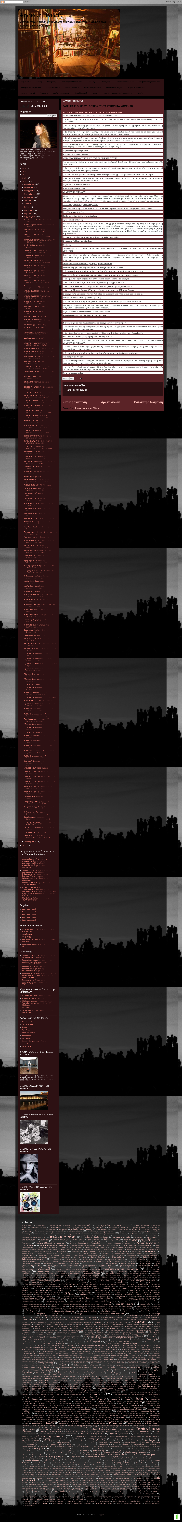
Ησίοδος (78, 1324)
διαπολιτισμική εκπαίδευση (142, 1281)
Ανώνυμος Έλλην (139, 1235)
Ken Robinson (112, 1480)
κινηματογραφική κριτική (148, 1349)
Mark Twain (132, 1484)
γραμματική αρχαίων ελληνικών (120, 1269)
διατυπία (132, 1283)
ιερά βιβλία (88, 1332)
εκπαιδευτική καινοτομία (79, 1302)
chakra (56, 1465)
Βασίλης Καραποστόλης (29, 1257)
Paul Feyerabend (98, 1492)
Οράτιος (27, 1401)
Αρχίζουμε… (27, 934)
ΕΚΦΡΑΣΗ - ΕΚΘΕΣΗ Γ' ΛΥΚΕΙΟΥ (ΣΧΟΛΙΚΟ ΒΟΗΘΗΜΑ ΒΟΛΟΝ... (37, 368)
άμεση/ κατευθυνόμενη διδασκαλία (52, 1231)
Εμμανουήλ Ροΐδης (31, 1312)
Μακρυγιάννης (131, 1371)
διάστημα (35, 1283)
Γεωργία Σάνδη (74, 1263)
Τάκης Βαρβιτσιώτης (117, 1439)
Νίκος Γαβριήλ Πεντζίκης (65, 1392)
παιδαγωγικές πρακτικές (83, 1403)
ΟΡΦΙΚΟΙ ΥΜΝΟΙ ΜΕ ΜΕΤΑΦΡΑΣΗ (37, 316)
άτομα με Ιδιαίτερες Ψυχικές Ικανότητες (82, 1253)
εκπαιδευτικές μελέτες (31, 1302)
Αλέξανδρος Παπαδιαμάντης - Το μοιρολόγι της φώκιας (38, 587)
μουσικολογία (116, 1384)
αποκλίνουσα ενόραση (29, 1239)
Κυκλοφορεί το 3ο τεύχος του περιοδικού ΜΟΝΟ (37, 452)
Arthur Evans (145, 1461)
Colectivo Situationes (136, 1465)
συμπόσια (31, 1429)
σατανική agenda (94, 1419)
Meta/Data (76, 1486)
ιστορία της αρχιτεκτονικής (67, 1336)
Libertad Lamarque (68, 1482)
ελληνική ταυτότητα (31, 1310)
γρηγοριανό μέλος (98, 1271)
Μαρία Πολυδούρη (112, 1373)
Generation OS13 (96, 1472)
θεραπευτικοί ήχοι (112, 1328)
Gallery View (57, 1472)
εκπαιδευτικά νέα (54, 1300)
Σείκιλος (145, 1419)
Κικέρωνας (97, 1349)
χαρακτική (75, 1453)
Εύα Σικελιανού (132, 1317)
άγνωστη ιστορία (122, 1225)
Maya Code (28, 1486)
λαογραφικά (109, 1363)
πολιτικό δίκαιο (99, 1413)
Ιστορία (140, 1332)
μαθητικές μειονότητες (42, 1371)
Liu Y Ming (82, 1482)
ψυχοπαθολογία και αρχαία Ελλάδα (75, 1459)
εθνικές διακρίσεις (71, 1292)
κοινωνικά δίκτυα (142, 1353)
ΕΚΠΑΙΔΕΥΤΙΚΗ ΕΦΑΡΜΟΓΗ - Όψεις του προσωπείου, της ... (40, 777)
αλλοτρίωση (156, 1229)
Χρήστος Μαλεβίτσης (116, 1455)
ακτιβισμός (63, 1229)
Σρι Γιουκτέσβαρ (99, 1423)
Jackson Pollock (105, 1478)
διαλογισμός (118, 1281)
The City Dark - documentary (37, 537)
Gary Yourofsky (82, 1472)
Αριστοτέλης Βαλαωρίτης (61, 1241)
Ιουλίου (28, 201)
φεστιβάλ (153, 1445)
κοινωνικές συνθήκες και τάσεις (74, 1355)
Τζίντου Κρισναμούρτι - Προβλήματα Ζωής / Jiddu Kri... (40, 665)
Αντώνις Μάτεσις (103, 1235)
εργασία (37, 1318)
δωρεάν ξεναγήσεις (84, 1290)
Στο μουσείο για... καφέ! (36, 832)
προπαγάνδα (114, 1415)
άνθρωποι (123, 1233)
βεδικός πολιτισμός (49, 1257)
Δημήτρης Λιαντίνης (50, 1277)
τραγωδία (30, 1445)
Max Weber (157, 1484)
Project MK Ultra (47, 1496)
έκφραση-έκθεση (124, 1304)
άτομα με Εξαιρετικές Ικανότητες (50, 1253)
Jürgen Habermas (87, 1480)
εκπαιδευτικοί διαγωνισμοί (72, 1304)
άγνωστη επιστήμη (103, 1225)
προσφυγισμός (155, 1415)
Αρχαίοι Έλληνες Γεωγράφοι (113, 1249)
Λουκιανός (111, 1367)
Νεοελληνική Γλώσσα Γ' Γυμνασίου (35, 1390)
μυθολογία (145, 1384)
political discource (110, 1494)
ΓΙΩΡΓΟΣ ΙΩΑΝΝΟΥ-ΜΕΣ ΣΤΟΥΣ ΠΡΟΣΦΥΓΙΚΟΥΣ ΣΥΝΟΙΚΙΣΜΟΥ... (38, 432)
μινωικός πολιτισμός (96, 1380)
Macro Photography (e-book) (37, 477)
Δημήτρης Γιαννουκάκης (29, 1277)
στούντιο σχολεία (39, 1425)
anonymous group (95, 1461)
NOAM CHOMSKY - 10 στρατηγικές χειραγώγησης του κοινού (38, 481)
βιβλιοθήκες (134, 1257)
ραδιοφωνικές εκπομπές (104, 1417)
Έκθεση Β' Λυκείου (44, 1296)
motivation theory (65, 1488)
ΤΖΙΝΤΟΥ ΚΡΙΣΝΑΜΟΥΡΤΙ (34, 733)
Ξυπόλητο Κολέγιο (41, 1397)
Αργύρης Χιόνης (77, 1239)
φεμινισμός (139, 1445)
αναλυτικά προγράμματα (129, 1231)
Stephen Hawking (129, 1500)
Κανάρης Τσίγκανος (84, 1344)
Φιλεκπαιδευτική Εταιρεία (64, 1446)
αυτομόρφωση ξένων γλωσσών (60, 1255)
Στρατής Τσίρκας (138, 1425)
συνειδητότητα (60, 1429)
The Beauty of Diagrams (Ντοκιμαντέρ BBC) (35, 499)
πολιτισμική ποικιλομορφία (135, 1413)
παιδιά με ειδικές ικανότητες (35, 1405)
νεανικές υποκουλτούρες (31, 1388)
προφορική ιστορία (71, 1417)
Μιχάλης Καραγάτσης (146, 1380)
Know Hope (139, 1480)
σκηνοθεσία (124, 1421)
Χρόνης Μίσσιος (134, 1455)
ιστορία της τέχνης (125, 1338)
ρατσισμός (120, 1417)
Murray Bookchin (90, 1488)
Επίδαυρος (66, 1314)
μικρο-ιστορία (43, 1380)
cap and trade (152, 1463)
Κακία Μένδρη (110, 1342)
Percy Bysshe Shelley (142, 1492)
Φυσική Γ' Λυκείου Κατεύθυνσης (50, 1451)
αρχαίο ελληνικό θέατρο (70, 1249)
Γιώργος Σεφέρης (42, 1267)
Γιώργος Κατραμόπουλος (127, 1265)
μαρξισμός (125, 1373)
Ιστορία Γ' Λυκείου (131, 1334)
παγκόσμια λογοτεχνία (134, 1401)
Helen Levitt (104, 1476)
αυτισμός (105, 1253)
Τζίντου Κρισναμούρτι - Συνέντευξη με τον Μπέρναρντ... (40, 670)
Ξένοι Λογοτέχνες (154, 1394)
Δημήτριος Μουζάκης (141, 1277)
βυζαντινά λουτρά (86, 1261)
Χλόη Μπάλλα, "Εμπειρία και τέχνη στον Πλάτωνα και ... (39, 557)
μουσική (77, 1382)
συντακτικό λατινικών (51, 1431)
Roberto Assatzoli (144, 1496)
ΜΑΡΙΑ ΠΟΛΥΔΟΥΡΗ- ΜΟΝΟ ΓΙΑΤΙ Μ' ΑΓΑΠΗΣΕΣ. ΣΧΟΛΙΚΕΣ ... (38, 442)
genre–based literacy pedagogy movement (120, 1472)
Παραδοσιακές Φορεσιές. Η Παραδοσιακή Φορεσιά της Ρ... (38, 818)
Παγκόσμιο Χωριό (151, 1401)
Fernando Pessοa (116, 1468)
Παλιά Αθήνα (111, 1405)
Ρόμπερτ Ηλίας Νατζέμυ (54, 1419)
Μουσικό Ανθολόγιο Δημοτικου (53, 1384)
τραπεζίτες (42, 1445)
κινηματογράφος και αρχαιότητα (54, 1351)
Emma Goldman (145, 1467)
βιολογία (100, 1259)
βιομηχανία (153, 1259)
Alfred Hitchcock (154, 1459)
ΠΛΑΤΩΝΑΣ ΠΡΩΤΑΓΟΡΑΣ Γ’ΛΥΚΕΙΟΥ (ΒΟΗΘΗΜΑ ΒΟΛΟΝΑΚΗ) (38, 378)
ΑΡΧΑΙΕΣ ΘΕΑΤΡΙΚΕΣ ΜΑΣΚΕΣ (36, 768)
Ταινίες (39, 82)
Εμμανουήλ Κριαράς (154, 1310)
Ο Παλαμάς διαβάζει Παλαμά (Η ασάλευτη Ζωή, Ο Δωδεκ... (38, 577)
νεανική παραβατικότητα (55, 1388)
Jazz (147, 1478)
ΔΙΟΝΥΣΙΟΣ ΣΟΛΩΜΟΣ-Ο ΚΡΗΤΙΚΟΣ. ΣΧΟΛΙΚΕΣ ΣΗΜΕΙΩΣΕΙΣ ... (38, 406)
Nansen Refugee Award (108, 1488)
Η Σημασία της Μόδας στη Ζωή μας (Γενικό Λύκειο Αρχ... (39, 808)
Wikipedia (157, 1501)
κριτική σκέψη (72, 1359)
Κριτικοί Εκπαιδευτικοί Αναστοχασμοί (118, 93)
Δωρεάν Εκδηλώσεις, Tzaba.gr (35, 1041)
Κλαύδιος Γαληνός (62, 1353)
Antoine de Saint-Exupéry (115, 1461)
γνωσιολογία (95, 1269)
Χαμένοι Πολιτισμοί (62, 1453)
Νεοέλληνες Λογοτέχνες (80, 1388)
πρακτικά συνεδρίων (79, 1415)
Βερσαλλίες (65, 1257)
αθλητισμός (99, 1227)
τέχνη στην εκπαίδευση (133, 1441)
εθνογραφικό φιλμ (103, 1292)
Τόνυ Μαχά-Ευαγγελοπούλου (109, 1443)
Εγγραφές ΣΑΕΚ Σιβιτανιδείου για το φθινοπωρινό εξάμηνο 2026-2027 (38, 956)
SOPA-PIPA (79, 1500)
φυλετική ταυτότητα (120, 1449)
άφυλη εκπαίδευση (117, 1255)
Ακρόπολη (52, 1229)
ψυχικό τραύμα (140, 1457)
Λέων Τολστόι (107, 1365)
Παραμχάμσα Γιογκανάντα (121, 1407)
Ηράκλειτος (59, 1324)
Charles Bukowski (68, 1465)
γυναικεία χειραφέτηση (70, 1273)
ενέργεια (145, 1312)
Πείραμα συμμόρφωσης (69, 1409)
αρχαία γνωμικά (114, 1241)
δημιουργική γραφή (39, 1279)
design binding (61, 1467)
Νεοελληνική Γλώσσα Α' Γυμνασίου (111, 1388)
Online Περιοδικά (72, 87)
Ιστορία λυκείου (27, 1336)
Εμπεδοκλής (44, 1312)
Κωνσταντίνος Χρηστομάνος (148, 1361)
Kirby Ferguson (126, 1480)
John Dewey (48, 1480)
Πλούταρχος (121, 1411)
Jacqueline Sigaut (122, 1478)
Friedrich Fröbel (136, 1470)
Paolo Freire (59, 1492)
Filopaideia (130, 1468)
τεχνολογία (150, 1441)
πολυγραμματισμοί (40, 1415)
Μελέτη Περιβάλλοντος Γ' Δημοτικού (47, 1376)
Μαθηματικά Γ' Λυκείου (120, 1369)
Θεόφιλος (38, 1328)
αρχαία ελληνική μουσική (48, 1248)
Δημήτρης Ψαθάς (125, 1277)
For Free (26, 1030)
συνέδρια (44, 1429)
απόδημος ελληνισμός (121, 1237)
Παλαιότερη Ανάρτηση (148, 402)
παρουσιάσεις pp (141, 1407)
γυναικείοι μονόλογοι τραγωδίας (135, 1273)
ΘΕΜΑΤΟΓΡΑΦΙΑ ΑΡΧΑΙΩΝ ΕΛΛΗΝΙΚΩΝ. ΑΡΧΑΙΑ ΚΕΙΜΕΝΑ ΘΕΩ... (39, 352)
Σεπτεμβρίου (30, 194)
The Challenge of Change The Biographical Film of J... (37, 720)
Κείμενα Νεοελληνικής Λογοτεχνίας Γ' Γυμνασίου (128, 1348)
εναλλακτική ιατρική (88, 1312)
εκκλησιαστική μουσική (104, 1296)
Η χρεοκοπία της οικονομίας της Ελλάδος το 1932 (38, 600)
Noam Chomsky (151, 1488)
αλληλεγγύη (136, 1229)
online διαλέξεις (77, 1490)
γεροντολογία (48, 1263)
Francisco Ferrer (38, 1470)
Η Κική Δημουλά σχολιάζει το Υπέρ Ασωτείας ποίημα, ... (39, 567)
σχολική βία (81, 1437)
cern (48, 1465)
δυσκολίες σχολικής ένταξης (105, 1288)
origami (27, 1492)
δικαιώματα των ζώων (87, 1286)
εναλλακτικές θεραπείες (63, 1312)
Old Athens (46, 1490)
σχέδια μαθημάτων (141, 1431)
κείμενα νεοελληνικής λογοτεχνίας (61, 1346)
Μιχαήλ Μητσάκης (113, 1380)
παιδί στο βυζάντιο (153, 1403)
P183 (35, 1492)
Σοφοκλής (50, 1423)
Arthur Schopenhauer (41, 1463)
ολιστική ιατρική (99, 1399)
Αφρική (105, 1255)
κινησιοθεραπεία (28, 1353)
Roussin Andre (64, 1498)
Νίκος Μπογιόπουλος (39, 1394)
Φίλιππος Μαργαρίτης (115, 1446)
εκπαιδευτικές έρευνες (118, 1300)
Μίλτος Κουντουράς (60, 1380)
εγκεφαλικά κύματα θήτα (38, 1292)
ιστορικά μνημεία (153, 1340)
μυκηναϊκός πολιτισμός (39, 1386)
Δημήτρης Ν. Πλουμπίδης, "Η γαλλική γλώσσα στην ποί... (37, 562)
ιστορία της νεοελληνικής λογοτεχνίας (73, 1338)
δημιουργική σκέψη (56, 1279)
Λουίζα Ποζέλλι (98, 1367)
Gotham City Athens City (90, 1474)
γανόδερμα (37, 1263)
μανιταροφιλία (145, 1371)
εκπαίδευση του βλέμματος (148, 1298)
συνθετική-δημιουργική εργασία (103, 1429)
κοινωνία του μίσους (124, 1353)
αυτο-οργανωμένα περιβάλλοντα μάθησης (128, 1253)
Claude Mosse (120, 1465)
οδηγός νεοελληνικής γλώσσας (125, 1397)
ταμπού (146, 1439)
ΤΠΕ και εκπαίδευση (151, 1443)
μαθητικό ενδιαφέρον (82, 1371)
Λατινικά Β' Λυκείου (137, 1363)
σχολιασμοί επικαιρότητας (67, 1434)
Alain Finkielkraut (110, 1459)
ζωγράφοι (98, 1322)
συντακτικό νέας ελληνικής (77, 1431)
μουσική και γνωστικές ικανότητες (110, 1382)
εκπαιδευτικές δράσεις (96, 1300)
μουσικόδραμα (86, 1384)
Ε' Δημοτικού (152, 1290)
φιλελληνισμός (99, 1446)
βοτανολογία (44, 1261)
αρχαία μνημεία (147, 1247)
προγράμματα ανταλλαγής (98, 1415)
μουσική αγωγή (89, 1382)
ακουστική (153, 1227)
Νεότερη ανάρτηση (75, 402)
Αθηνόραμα (26, 1035)
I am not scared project (148, 1476)
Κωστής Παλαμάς (80, 1363)
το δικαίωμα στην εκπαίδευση (84, 1443)
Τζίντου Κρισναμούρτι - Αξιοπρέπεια (35, 688)
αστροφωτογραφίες (28, 1253)
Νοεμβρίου (29, 187)
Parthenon (72, 1492)
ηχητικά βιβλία (90, 1324)
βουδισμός (55, 1261)
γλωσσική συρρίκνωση (150, 1267)
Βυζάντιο (149, 1261)
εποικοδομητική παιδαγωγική (95, 1316)
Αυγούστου (29, 197)
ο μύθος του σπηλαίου (58, 1397)
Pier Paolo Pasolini (72, 1494)
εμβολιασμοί (139, 1310)
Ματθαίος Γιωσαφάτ (138, 1373)
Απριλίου (28, 210)
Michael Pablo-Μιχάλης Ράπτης (109, 1486)
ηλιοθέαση (37, 1324)
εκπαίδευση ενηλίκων (153, 1296)
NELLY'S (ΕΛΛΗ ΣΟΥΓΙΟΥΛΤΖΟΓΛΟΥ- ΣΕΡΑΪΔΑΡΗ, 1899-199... (38, 221)
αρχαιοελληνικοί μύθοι (92, 1249)
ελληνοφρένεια (126, 1310)
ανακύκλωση (92, 1231)
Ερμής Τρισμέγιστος (53, 1318)
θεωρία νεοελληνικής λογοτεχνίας (46, 1330)
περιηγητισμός (39, 1411)
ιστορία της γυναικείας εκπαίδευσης (126, 1336)
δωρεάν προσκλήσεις (119, 1290)
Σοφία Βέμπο (37, 1423)
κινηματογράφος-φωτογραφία (104, 1351)
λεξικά (62, 1365)
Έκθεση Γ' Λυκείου (82, 1296)
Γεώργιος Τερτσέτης (128, 1263)
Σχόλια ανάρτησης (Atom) (87, 408)
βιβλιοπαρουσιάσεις (33, 1259)
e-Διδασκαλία (85, 1467)
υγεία (69, 1445)
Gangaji (69, 1472)
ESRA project (56, 1468)
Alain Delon (95, 1459)
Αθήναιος (87, 1227)
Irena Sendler (60, 1478)
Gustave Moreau (55, 1476)
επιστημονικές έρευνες (49, 1316)
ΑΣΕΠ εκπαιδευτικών (106, 1251)
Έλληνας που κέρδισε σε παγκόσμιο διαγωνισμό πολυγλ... (39, 572)
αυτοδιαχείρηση (28, 1255)
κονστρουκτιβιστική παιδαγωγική (45, 1357)
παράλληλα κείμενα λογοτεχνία (98, 1407)
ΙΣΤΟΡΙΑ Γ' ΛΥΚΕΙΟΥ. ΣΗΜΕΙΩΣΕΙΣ (38, 392)
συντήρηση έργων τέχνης (101, 1431)
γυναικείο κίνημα (113, 1273)
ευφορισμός (95, 1319)
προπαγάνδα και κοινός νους (134, 1415)
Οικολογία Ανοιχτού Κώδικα (68, 1399)
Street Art (44, 93)
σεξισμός (30, 1421)
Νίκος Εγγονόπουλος (112, 1392)
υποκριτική (91, 1445)
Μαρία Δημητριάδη (97, 1373)
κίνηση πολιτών (150, 1351)
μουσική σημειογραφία (149, 1382)
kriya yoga (150, 1480)
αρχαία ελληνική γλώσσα (108, 1246)
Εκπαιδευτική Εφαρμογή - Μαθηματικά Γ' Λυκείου (35, 457)
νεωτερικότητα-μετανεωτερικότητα (145, 1390)
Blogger (100, 1515)
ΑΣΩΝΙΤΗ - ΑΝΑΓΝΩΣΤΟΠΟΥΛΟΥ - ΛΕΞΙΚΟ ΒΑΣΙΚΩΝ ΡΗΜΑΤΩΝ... (37, 344)
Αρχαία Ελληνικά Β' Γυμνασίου (85, 1243)
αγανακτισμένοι (41, 1225)
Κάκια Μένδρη (124, 1342)
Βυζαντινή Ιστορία (103, 1261)
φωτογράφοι (150, 1451)
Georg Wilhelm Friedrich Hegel (149, 1472)
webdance (147, 1501)
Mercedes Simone (42, 1486)
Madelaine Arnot (34, 1484)
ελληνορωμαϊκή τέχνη (111, 1310)
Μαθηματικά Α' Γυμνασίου (79, 1369)
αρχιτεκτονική (89, 1251)
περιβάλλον (86, 1409)
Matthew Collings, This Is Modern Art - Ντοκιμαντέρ (39, 523)
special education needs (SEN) (97, 1500)
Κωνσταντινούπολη (28, 1363)
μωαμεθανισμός (86, 1386)
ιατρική (74, 1332)
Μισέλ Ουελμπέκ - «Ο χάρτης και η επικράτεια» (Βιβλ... (39, 616)
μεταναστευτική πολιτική (55, 1378)
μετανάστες (153, 1376)
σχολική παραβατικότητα (118, 1436)
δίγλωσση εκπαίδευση (89, 1284)
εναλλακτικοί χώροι (109, 1312)
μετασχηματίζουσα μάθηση (92, 1378)
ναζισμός (98, 1386)
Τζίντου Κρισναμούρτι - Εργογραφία (40, 698)
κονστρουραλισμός (66, 1357)
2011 (24, 846)
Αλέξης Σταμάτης (101, 1229)
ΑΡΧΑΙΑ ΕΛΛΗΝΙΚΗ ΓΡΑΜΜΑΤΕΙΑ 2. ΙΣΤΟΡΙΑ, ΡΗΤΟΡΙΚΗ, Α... (38, 277)
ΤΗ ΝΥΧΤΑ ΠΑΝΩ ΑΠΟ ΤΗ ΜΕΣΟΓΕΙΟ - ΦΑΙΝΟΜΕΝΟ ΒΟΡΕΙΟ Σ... (39, 489)
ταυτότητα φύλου (77, 1441)
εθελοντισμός (55, 1292)
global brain (56, 1474)
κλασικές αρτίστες (45, 1353)
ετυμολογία (92, 1317)
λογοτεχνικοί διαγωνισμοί (64, 1367)
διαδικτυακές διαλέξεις (108, 1279)
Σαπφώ (83, 1419)
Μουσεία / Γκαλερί (28, 93)
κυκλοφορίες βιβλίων (125, 1359)
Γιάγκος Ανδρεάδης (145, 1263)
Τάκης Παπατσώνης (134, 1439)
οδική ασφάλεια (144, 1397)
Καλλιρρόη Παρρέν (151, 1342)
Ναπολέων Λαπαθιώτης (127, 1386)
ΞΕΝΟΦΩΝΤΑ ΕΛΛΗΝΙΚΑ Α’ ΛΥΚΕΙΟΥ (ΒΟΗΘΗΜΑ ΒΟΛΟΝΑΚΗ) (38, 256)
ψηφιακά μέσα (149, 1455)
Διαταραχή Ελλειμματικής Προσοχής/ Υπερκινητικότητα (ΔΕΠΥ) (65, 1283)
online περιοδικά (139, 1490)
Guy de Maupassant (71, 1476)
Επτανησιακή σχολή (134, 1316)
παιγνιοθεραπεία (65, 1403)
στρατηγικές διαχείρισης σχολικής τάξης (82, 1425)
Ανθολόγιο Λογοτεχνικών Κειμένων (78, 1233)
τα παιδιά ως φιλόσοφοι (62, 1439)
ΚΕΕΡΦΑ (40, 1346)
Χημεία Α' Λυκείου (38, 1455)
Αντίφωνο (26, 1038)
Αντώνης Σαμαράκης (86, 1235)
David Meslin (48, 1467)
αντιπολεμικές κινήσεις (44, 1235)
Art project (132, 1461)
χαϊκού (49, 1453)
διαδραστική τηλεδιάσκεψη (130, 1279)
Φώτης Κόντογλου (70, 1451)
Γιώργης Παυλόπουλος (70, 1265)
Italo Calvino (75, 1478)
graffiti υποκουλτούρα (122, 1474)
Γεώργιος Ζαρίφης (111, 1263)
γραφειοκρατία (61, 1271)
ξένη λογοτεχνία (137, 1395)
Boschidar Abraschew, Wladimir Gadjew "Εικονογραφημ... (38, 552)
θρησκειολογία (62, 1332)
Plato (97, 1494)
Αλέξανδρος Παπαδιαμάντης (81, 1229)
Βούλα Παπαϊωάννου (69, 1261)
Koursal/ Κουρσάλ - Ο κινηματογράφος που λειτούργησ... (34, 763)
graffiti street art (143, 1474)
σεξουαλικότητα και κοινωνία (47, 1421)
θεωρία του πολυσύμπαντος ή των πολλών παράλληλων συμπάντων (128, 1330)
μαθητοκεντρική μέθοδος (102, 1371)
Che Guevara (97, 1465)
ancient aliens (67, 1461)
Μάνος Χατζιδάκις (42, 1373)
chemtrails (108, 1465)
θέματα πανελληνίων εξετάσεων (109, 1326)
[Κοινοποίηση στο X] (68, 378)
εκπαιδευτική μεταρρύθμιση (105, 1302)
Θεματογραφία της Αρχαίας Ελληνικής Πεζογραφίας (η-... (38, 287)
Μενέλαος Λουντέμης (108, 1376)
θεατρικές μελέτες (37, 1326)
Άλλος (147, 1229)
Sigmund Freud (27, 1500)
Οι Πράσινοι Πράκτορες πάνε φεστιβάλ (39, 996)
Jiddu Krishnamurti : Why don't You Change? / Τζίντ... (38, 757)
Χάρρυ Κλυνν (87, 1453)
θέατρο (75, 1326)
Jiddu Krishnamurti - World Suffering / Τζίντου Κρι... (37, 715)
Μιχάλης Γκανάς (129, 1380)
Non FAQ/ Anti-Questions (30, 1490)
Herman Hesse (131, 1476)
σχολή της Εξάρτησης (46, 1434)
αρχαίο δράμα (52, 1249)
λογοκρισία (119, 1365)
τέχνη (118, 1441)
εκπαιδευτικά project (75, 1300)
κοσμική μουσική (109, 1357)
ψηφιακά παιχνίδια (28, 1457)
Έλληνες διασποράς (71, 1308)
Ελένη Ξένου (113, 1306)
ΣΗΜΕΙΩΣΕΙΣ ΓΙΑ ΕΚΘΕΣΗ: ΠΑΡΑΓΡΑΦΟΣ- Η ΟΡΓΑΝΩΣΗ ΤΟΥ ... (39, 837)
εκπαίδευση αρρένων (135, 1296)
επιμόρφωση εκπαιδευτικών (112, 1314)
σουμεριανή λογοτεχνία (152, 1421)
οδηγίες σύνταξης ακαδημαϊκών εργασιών (95, 1397)
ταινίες (78, 1439)
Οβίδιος (72, 1397)
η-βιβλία (138, 1322)
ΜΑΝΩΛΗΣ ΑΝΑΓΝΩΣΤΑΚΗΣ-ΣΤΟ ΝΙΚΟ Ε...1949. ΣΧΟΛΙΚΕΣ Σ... (38, 422)
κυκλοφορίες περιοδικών (146, 1359)
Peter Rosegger (55, 1494)
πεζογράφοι (37, 1409)
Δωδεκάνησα (137, 1288)
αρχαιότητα (75, 1251)
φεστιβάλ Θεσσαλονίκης (29, 1446)
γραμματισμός (43, 1271)
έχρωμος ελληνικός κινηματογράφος (136, 1319)
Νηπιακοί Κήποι (32, 1392)
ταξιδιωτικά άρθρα (30, 1441)
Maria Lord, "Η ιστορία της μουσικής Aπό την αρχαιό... (37, 546)
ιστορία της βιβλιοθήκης (94, 1336)
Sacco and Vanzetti (93, 1498)
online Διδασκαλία (95, 1490)
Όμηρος (127, 1399)
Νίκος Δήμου (96, 1392)
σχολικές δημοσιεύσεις (142, 1434)
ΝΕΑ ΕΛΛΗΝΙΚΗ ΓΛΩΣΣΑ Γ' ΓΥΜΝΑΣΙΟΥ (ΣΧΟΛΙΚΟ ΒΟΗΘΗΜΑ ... (39, 357)
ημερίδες (47, 1325)
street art (142, 1500)
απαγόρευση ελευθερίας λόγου (96, 1237)
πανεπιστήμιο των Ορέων (152, 1405)
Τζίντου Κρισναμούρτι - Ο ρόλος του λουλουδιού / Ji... (38, 655)
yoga (45, 1503)
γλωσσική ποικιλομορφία (131, 1267)
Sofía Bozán (68, 1500)
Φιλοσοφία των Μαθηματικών (81, 1449)
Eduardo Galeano (111, 1467)
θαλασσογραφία (118, 1324)
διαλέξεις (105, 1281)
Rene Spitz (118, 1496)
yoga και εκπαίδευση (103, 1503)
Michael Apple (89, 1486)
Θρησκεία (50, 1332)
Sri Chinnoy (116, 1500)
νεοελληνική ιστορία (63, 1390)
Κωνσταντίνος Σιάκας (128, 1361)
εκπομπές (107, 1304)
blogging (117, 1463)
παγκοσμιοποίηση (28, 1403)
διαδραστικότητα (28, 1281)
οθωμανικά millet (49, 1399)
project (149, 1494)
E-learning (98, 1467)
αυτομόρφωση (43, 1255)
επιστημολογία (31, 1316)
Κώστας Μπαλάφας (64, 1363)
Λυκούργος (122, 1367)
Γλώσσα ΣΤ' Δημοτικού (107, 1267)
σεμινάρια (155, 1419)
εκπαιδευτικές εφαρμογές (143, 1300)
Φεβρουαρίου (30, 217)
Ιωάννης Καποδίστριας (32, 1342)
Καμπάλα (71, 1344)
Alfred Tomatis (32, 1461)
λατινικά (120, 1363)
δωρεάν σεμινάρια (137, 1290)
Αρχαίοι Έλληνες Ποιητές (42, 1251)
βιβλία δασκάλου (98, 1257)
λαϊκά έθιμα (96, 1363)
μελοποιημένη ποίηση (88, 1377)
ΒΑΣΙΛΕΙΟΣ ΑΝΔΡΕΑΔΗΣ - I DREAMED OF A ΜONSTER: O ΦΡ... (39, 462)
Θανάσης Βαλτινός (133, 1324)
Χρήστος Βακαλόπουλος (95, 1455)
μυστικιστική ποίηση (71, 1386)
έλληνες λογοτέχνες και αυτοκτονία (94, 1308)
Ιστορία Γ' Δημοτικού (111, 1334)
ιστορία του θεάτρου (58, 1340)
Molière (52, 1488)
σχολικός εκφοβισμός (30, 1439)
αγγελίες (68, 1225)
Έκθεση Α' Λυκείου (143, 1294)
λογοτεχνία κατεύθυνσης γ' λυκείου (36, 1367)
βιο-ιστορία (87, 1259)
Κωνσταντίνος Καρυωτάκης (109, 1361)
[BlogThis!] (66, 378)
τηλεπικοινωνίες (46, 1443)
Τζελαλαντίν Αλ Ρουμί (29, 1443)
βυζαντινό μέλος (136, 1261)
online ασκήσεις (61, 1490)
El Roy (122, 1467)
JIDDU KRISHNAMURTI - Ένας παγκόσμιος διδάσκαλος (36, 693)
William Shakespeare (32, 1503)
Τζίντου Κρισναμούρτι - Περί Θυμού (40, 724)
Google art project (71, 1474)
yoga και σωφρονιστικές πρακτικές (129, 1503)
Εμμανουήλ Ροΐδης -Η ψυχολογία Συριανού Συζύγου (38, 631)
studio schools (155, 1500)
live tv (93, 1482)
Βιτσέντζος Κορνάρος (29, 1261)
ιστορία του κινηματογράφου (97, 1340)
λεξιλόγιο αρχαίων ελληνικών (86, 1365)
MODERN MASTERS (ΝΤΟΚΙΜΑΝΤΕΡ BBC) (39, 519)
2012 (24, 181)
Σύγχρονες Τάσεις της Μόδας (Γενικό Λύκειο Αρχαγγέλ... (37, 803)
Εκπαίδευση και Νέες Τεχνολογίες (96, 1298)
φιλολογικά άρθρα (143, 1446)
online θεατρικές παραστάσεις (117, 1490)
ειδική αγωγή (134, 1292)
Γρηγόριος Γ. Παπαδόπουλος (118, 1271)
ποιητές (26, 1413)
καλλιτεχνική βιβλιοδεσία (53, 1344)
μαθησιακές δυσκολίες (140, 1369)
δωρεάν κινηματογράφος (43, 1290)
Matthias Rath (145, 1484)
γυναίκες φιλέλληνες (112, 1275)
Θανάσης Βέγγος (147, 1324)
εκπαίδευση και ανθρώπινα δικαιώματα (40, 1298)
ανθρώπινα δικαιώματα (104, 1233)
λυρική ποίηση (135, 1367)
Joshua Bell (73, 1480)
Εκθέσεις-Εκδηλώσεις (61, 93)
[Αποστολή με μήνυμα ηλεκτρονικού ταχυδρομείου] (63, 378)
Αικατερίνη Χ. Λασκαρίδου (118, 1227)
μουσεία (65, 1382)
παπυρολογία (29, 1407)
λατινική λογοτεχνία (39, 1365)
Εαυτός (24, 1292)
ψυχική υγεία (126, 1457)
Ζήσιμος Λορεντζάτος (57, 1322)
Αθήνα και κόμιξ (73, 1227)
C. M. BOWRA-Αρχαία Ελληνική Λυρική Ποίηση (37, 246)
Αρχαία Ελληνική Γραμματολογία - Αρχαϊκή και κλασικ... (39, 793)
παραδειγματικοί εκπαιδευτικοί (72, 1407)
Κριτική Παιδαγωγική (55, 1359)
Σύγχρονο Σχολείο (50, 1427)
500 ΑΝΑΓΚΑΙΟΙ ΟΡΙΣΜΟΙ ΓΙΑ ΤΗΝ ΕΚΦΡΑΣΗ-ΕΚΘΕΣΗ (38, 363)
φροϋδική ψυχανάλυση (102, 1449)
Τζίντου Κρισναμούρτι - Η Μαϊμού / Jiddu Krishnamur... (40, 660)
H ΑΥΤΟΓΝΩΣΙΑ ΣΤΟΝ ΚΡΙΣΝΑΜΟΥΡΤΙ (38, 701)
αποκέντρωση (151, 1237)
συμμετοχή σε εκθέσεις (119, 1427)
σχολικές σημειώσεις (48, 1436)
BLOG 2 (140, 93)
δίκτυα (121, 1286)
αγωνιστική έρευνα (142, 1225)
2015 (24, 171)
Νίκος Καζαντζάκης (146, 1392)
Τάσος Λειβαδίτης (50, 1441)
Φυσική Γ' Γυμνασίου (29, 1451)
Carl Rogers (26, 1465)
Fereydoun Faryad (101, 1468)
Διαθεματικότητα (71, 1281)
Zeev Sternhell (30, 1505)
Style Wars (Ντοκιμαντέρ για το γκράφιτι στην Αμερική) (38, 504)
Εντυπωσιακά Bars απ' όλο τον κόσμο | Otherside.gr (38, 798)
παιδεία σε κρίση (129, 1403)
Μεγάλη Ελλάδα (50, 1375)
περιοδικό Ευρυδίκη (66, 1411)
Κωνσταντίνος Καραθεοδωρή (88, 1361)
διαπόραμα (25, 1283)
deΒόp (24, 1027)
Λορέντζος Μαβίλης (82, 1367)
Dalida (24, 1467)
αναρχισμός (145, 1231)
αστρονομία (150, 1251)
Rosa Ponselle (35, 1498)
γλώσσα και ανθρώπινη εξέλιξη (82, 1267)
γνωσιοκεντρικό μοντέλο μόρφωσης (76, 1269)
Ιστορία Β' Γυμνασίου (66, 1334)
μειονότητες (26, 1376)
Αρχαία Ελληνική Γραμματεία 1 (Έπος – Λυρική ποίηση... (38, 267)
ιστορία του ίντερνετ (76, 1340)
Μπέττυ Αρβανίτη (131, 1384)
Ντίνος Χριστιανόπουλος (72, 1394)
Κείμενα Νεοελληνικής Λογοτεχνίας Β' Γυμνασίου (46, 1348)
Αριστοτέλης (43, 1241)
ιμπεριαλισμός (114, 1332)
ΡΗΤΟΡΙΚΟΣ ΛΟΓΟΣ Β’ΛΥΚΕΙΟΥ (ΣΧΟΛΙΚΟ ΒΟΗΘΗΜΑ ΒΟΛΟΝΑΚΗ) (37, 261)
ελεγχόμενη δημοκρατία (39, 1306)
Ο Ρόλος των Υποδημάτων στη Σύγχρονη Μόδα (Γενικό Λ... (37, 813)
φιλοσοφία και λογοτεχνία (59, 1449)
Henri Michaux (117, 1476)
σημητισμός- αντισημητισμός (94, 1421)
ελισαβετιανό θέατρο (40, 1308)
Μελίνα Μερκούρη (70, 1376)
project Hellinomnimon (29, 1496)
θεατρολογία (89, 1326)
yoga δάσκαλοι (58, 1503)
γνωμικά (58, 1269)
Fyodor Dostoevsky (28, 1472)
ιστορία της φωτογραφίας (33, 1340)
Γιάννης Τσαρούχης (53, 1265)
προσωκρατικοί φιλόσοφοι (34, 1417)
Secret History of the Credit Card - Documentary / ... (40, 644)
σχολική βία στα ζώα (98, 1436)
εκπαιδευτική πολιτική (149, 1302)
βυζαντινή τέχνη (121, 1261)
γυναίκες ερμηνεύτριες (61, 1275)
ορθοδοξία (37, 1401)
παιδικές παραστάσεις (57, 1405)
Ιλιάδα (100, 1332)
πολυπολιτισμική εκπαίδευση (59, 1415)
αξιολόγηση (153, 1235)
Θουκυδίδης (39, 1332)
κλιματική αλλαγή (107, 1353)
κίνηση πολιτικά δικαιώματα (129, 1351)
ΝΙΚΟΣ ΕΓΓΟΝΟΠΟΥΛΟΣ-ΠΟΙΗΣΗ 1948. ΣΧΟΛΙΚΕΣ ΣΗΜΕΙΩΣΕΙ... (39, 437)
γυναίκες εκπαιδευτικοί (38, 1275)
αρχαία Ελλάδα (130, 1241)
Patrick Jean (84, 1492)
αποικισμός (138, 1237)
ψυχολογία (35, 1459)
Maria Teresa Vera (79, 1484)
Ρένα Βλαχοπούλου (137, 1417)
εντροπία (41, 1314)
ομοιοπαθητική (155, 1399)
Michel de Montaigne (131, 1486)
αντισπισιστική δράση (66, 1235)
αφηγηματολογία (93, 1255)
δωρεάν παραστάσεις (101, 1290)
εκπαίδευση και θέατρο (69, 1298)
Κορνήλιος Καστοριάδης (86, 1357)
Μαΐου (27, 207)
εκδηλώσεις (69, 1294)
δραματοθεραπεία (65, 1288)
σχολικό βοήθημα (151, 1436)
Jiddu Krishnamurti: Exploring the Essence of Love (40, 737)
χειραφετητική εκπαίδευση (135, 1453)
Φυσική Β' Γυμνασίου (150, 1449)
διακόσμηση (93, 1281)
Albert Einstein (138, 1459)
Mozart (77, 1488)
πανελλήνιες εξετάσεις (130, 1405)
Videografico (104, 1501)
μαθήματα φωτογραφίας (46, 1369)
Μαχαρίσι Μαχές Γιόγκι (33, 1375)
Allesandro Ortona (51, 1461)
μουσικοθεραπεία (100, 1384)
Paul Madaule (112, 1492)
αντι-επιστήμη (26, 1235)
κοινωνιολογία (137, 1355)
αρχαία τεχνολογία (37, 1249)
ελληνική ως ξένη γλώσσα (51, 1310)
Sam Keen (107, 1498)
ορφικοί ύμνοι (50, 1401)
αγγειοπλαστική (55, 1225)
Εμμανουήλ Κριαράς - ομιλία (37, 635)
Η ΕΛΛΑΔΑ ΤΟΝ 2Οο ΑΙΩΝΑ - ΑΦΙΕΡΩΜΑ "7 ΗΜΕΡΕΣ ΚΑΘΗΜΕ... (40, 606)
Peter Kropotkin (27, 1494)
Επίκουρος (92, 1314)
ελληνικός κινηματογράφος (73, 1310)
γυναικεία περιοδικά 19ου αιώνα (46, 1273)
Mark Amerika (120, 1484)
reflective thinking (104, 1496)
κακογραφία (138, 1342)
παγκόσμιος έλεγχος (47, 1403)
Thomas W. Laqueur (75, 1502)
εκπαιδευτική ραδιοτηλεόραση (32, 1304)
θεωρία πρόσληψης (94, 1330)
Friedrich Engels (121, 1470)
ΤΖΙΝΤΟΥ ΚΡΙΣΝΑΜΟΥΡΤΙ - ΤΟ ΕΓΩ (38, 684)
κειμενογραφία (69, 1349)
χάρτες (97, 1453)
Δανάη (126, 1275)
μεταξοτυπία (75, 1378)
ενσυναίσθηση (155, 1312)
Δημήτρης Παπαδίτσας (109, 1277)
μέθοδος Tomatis (147, 1375)
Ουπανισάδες (89, 1401)
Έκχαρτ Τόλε (145, 1304)
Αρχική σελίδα (26, 82)
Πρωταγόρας (87, 1417)
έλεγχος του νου (58, 1306)
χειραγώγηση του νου (112, 1453)
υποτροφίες (103, 1445)
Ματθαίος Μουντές (154, 1373)
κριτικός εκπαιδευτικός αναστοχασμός (97, 1359)
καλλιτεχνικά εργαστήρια (30, 1344)
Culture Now (27, 1025)
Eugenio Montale (70, 1468)
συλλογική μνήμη (100, 1427)
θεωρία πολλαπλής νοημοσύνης (73, 1330)
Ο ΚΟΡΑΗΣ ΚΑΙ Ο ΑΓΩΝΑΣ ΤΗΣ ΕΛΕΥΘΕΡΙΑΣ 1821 (36, 626)
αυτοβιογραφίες (151, 1253)
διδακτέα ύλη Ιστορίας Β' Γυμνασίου (113, 1284)
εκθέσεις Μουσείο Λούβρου (103, 1294)
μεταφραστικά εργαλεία (114, 1378)
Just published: (29, 909)
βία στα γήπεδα (80, 1257)
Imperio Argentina (43, 1478)
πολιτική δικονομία (45, 1413)
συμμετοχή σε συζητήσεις (139, 1427)
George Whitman (43, 1474)
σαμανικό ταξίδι (71, 1419)
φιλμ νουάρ (129, 1446)
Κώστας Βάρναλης (45, 1363)
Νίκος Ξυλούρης (55, 1394)
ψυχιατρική (113, 1457)
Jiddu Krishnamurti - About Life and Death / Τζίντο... (39, 710)
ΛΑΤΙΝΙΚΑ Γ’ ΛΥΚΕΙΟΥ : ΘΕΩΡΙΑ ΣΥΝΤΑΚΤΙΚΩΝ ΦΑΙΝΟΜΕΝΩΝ (92, 112)
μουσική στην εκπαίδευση (30, 1384)
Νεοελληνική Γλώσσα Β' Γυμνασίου (143, 1388)
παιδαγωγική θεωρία (104, 1403)
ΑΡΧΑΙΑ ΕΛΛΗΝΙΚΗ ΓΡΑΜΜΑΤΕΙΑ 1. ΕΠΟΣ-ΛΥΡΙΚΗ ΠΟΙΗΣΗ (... (38, 297)
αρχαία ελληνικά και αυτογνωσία (83, 1245)
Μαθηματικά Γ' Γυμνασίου (100, 1369)
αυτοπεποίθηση (79, 1255)
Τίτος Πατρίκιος (63, 1443)
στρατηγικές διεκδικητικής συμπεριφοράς (115, 1425)
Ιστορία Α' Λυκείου (44, 1334)
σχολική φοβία (136, 1436)
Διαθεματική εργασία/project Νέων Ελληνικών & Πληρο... (39, 339)
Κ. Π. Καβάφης (93, 1342)
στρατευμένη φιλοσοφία (57, 1425)
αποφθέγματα (45, 1239)
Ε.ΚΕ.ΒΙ (25, 1044)
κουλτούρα (123, 1357)
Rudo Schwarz (77, 1498)
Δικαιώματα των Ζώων (125, 82)
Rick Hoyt (130, 1496)
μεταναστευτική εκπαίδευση (31, 1378)
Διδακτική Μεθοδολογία (139, 1285)
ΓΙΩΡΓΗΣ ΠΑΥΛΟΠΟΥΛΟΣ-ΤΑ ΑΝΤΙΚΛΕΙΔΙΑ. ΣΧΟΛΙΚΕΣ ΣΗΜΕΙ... (39, 412)
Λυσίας (147, 1367)
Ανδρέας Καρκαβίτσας (56, 1233)
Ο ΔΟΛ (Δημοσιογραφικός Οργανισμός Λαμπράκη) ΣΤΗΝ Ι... (40, 226)
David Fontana (35, 1467)
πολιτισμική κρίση (115, 1413)
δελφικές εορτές (151, 1275)
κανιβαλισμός (99, 1344)
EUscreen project (85, 1468)
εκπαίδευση (120, 1296)
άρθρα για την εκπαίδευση (133, 1239)
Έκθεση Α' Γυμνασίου (123, 1294)
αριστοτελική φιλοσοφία (81, 1241)
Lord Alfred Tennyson (107, 1482)
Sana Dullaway (119, 1498)
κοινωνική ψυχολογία (119, 1355)
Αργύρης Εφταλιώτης (61, 1239)
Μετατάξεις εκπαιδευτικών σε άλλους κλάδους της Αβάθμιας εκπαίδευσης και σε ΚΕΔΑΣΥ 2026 (38, 962)
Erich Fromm (29, 1468)
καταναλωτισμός (130, 1344)
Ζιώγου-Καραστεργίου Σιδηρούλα (80, 1322)
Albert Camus (124, 1459)
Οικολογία (92, 82)
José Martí (60, 1480)
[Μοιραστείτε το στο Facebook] (70, 378)
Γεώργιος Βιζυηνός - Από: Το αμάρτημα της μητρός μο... (37, 621)
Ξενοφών (28, 1397)
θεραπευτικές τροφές (70, 1328)
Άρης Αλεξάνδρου (93, 1239)
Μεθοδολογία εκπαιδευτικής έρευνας (98, 1375)
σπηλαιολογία (63, 1423)
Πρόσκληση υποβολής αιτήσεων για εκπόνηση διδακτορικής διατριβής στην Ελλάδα (37, 982)
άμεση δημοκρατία (31, 1231)
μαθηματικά (63, 1369)
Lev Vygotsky (53, 1482)
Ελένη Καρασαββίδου (98, 1306)
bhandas (107, 1463)
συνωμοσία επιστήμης (121, 1431)
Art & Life (27, 1022)
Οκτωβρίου (29, 191)
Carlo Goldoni (38, 1465)
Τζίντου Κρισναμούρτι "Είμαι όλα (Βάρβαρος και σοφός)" (39, 705)
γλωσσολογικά (44, 1269)
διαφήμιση (142, 1283)
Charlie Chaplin (83, 1465)
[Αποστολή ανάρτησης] (80, 378)
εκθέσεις (84, 1294)
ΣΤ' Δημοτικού (115, 1423)
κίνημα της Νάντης (128, 1349)
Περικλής (51, 1411)
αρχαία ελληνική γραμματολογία (136, 1246)
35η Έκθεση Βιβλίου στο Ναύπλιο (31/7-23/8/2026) (37, 899)
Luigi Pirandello (148, 1482)
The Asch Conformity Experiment (53, 1501)
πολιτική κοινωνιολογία (80, 1413)
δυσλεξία (125, 1288)
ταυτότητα (64, 1441)
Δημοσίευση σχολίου (77, 390)
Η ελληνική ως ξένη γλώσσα (31, 87)
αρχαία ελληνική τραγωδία (96, 1248)
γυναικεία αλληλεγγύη (140, 1271)
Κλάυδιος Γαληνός (78, 1353)
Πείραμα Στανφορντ (51, 1409)
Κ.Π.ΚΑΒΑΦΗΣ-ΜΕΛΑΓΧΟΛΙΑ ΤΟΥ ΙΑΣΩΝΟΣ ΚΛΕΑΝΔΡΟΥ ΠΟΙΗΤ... (37, 427)
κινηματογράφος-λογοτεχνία (80, 1351)
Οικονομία (84, 1399)
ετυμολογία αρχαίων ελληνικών (111, 1317)
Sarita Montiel (133, 1498)
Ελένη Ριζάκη (141, 1306)
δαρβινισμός (137, 1275)
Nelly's (140, 1488)
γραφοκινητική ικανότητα (79, 1271)
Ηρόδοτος (70, 1324)
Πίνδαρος (97, 1411)
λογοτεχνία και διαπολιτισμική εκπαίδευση (142, 1365)
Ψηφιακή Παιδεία (41, 15)
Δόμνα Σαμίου (50, 1288)
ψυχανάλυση (76, 1457)
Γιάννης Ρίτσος (36, 1265)
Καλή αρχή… (27, 937)
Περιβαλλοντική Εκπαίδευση (149, 82)
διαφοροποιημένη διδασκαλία (34, 1284)
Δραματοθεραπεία (53, 87)
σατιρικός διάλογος (131, 1419)
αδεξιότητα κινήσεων (38, 1227)
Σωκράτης (46, 1439)
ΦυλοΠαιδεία (135, 1449)
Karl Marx (100, 1480)
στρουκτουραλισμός (154, 1425)
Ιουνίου (28, 204)
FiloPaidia (141, 1468)
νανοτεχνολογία (110, 1386)
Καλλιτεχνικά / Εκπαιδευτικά (72, 82)
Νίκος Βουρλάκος (47, 1392)
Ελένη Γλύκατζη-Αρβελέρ (78, 1306)
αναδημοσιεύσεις (74, 1231)
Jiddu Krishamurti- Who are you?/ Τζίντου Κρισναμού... (39, 752)
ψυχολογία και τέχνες (52, 1459)
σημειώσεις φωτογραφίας (70, 1421)
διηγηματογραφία (54, 1286)
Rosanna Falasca (49, 1498)
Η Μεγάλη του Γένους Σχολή (117, 1322)
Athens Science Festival (33, 998)
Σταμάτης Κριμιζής (134, 1423)
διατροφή (120, 1283)
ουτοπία (119, 1401)
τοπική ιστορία (131, 1443)
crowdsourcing (152, 1465)
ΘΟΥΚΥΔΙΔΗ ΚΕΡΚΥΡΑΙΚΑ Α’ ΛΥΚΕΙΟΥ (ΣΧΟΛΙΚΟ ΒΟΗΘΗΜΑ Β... (39, 241)
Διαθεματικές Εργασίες (49, 1281)
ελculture (26, 1046)
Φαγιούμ (115, 1445)
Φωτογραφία (106, 82)
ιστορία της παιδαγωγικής (101, 1338)
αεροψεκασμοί (56, 1227)
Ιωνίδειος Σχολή (64, 1342)
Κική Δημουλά (111, 1349)
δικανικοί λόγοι (109, 1286)
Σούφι (26, 1423)
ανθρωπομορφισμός (151, 1233)
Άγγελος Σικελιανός (83, 1225)
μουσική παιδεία (132, 1382)
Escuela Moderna (42, 1468)
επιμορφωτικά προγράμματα (139, 1314)
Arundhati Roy (57, 1463)
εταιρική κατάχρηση (75, 1318)
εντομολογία (29, 1314)
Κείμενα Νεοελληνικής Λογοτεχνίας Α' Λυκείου (141, 1346)
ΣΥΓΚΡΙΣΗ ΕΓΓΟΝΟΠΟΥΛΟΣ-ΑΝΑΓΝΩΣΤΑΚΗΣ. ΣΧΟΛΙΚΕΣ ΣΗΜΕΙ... (40, 447)
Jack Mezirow (89, 1478)
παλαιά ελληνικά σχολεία (94, 1405)
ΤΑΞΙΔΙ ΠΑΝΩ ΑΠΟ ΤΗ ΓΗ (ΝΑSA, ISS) (40, 485)
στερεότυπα (25, 1425)
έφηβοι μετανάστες (111, 1319)
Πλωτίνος (134, 1411)
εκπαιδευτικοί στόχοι (92, 1304)
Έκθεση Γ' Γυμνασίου (63, 1296)
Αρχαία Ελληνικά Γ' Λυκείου (53, 1246)
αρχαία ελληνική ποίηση (71, 1248)
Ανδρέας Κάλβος (40, 1233)
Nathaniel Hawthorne (127, 1488)
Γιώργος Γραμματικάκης (89, 1265)
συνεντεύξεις (78, 1429)
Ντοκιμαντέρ (51, 82)
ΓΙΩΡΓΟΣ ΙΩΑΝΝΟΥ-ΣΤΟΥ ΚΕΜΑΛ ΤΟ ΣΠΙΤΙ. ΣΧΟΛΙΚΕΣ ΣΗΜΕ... (38, 401)
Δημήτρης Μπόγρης (71, 1277)
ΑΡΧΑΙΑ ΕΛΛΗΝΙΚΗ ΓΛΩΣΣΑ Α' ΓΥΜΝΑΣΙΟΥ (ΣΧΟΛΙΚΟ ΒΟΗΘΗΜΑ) (38, 236)
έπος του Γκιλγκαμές (116, 1316)
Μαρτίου (28, 214)
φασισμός (125, 1445)
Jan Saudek (138, 1478)
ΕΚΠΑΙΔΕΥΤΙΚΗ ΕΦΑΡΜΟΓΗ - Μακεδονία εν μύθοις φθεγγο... (40, 772)
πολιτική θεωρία (62, 1413)
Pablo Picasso (45, 1492)
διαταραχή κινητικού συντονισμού (101, 1283)
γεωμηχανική (61, 1263)
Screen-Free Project (150, 1498)
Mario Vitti (108, 1484)
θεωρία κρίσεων (146, 1328)
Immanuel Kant (27, 1478)
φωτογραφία (84, 1451)
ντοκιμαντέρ (93, 1394)
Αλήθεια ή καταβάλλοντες (119, 1229)
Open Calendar (28, 1033)
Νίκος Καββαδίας (130, 1392)
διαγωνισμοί (91, 1279)
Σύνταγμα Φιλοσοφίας (127, 1429)
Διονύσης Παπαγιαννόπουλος (137, 1286)
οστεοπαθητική (64, 1401)
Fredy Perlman (91, 1470)
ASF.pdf (25, 1008)
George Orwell (29, 1474)
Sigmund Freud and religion (48, 1500)
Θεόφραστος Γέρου (51, 1328)
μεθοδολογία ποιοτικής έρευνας (126, 1375)
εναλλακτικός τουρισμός (129, 1312)
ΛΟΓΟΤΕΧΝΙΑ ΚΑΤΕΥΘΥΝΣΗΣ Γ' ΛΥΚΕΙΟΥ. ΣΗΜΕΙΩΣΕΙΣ (36, 334)
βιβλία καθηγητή (117, 1257)
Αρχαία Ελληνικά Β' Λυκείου (119, 1243)
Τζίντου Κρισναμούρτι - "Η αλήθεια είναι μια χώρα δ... (40, 680)
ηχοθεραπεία (104, 1325)
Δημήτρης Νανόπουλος (89, 1277)
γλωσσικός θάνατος (28, 1269)
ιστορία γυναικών (150, 1334)
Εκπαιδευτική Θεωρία (54, 1302)
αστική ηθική (122, 1251)
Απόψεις (95, 93)
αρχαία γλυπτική (99, 1241)
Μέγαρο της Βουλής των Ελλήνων (71, 1375)
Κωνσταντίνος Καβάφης (67, 1361)
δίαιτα (83, 1281)
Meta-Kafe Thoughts (60, 1486)
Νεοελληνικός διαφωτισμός (114, 1390)
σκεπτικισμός (111, 1421)
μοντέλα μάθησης (40, 1382)
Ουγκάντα (78, 1401)
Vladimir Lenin (135, 1501)
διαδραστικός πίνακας (149, 1279)
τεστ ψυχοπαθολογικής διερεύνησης (100, 1441)
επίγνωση (55, 1314)
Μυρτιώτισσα (55, 1386)
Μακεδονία (119, 1371)
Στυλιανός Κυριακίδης (32, 1427)
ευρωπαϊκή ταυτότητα (59, 1319)
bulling (128, 1463)
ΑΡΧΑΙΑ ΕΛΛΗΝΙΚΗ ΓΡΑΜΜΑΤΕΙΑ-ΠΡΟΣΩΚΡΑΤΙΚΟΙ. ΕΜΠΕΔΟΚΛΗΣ (37, 282)
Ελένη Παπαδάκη (127, 1306)
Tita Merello (91, 1501)
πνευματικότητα (148, 1411)
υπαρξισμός (79, 1445)
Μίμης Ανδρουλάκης (78, 1380)
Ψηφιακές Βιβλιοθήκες (136, 87)
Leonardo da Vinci (38, 1482)
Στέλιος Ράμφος (151, 1423)
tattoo (36, 1501)
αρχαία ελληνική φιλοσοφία (123, 1248)
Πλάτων (108, 1411)
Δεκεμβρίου (29, 184)
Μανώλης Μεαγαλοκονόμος (79, 1373)
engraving (157, 1467)
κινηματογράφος (29, 1351)
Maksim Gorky (48, 1484)
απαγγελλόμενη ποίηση (62, 1237)
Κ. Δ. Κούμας (78, 1342)
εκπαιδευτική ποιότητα (129, 1302)
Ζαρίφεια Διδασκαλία (38, 1322)
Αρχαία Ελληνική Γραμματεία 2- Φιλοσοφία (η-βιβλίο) (38, 272)
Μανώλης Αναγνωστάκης (59, 1373)
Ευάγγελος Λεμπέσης (150, 1317)
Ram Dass (68, 1496)
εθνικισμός (86, 1292)
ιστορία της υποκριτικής (148, 1338)
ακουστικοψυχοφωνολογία (32, 1229)
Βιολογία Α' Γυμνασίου (116, 1259)
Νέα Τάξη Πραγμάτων (147, 1386)
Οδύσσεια (34, 1399)
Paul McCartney (125, 1492)
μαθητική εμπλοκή (64, 1371)
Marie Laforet (95, 1484)
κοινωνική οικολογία (100, 1355)
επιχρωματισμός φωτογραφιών (72, 1316)
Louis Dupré (134, 1482)
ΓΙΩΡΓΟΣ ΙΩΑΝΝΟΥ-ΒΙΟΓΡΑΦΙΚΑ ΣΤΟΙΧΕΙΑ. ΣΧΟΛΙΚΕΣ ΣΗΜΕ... (37, 417)
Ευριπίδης (41, 1319)
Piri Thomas (87, 1494)
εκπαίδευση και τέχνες (124, 1298)
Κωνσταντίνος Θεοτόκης (29, 1361)
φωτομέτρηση (26, 1453)
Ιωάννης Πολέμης (49, 1342)
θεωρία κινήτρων (131, 1328)
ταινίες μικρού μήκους (97, 1439)
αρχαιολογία (60, 1251)
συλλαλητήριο (83, 1427)
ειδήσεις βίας (120, 1292)
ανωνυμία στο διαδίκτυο (121, 1235)
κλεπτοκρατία (92, 1353)
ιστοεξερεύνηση (128, 1332)
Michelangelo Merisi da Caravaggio (34, 1488)
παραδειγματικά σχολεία (47, 1407)
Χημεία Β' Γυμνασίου (56, 1455)
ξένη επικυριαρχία (120, 1394)
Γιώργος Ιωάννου (107, 1265)
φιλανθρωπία (46, 1447)
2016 (24, 168)
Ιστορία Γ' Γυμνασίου (91, 1334)
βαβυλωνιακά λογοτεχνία (149, 1255)
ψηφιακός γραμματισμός (51, 1457)
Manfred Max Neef (63, 1484)
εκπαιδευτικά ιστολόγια (31, 1300)
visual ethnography (119, 1501)
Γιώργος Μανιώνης (144, 1265)
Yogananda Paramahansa (152, 1503)
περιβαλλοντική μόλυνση (131, 1409)
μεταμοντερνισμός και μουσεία (132, 1377)
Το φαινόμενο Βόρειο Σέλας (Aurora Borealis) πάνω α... (40, 533)
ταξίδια (154, 1439)
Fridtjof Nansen (105, 1470)
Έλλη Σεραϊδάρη (56, 1308)
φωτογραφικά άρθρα (116, 1451)
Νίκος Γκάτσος (83, 1392)
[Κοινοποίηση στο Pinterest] (73, 378)
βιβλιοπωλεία (56, 1259)
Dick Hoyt (74, 1467)
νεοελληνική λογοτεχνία (89, 1390)
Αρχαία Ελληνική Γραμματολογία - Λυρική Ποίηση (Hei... (39, 787)
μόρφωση (54, 1382)
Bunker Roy (139, 1463)
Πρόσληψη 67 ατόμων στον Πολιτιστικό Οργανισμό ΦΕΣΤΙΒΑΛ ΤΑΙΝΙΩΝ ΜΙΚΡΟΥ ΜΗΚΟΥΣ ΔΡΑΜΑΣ (39, 975)
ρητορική (40, 1419)
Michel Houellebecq (150, 1486)
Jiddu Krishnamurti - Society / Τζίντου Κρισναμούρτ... (38, 747)
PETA (155, 1492)
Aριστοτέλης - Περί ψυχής (36, 325)
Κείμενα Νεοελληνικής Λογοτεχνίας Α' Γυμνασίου (99, 1346)
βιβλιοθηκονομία (149, 1257)
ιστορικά (136, 1340)
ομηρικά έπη (115, 1399)
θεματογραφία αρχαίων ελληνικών (137, 1326)
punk (59, 1496)
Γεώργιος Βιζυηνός (91, 1263)
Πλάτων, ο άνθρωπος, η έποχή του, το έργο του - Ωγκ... (39, 321)
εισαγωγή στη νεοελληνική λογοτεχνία (47, 1294)
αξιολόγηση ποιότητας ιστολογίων (34, 1237)
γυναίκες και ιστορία (89, 1275)
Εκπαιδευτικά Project (114, 87)
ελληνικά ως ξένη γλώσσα (121, 1308)
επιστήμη (156, 1314)
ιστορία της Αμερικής (44, 1336)
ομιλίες (138, 1399)
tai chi (27, 1501)
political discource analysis (131, 1494)
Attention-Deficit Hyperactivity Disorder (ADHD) (83, 1463)
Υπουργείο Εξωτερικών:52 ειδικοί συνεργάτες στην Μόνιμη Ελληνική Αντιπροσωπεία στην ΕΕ (37, 969)
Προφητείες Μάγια (53, 1417)
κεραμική (84, 1349)
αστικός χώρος (137, 1251)
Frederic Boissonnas (75, 1470)
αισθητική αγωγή (139, 1227)
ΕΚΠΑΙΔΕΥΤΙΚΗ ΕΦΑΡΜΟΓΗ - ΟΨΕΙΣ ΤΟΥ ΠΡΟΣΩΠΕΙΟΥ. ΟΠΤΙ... (40, 782)
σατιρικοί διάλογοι (112, 1419)
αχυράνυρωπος (132, 1255)
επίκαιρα (78, 1314)
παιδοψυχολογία (75, 1405)
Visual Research (81, 93)
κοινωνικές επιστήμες (47, 1355)
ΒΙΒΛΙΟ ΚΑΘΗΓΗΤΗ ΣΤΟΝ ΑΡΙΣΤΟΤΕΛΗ (39, 348)
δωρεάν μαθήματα (64, 1290)
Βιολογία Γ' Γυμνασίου (137, 1259)
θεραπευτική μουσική (91, 1328)
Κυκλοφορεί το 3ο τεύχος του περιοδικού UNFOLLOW (37, 231)
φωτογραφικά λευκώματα (134, 1451)
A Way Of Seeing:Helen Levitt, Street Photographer (38, 473)
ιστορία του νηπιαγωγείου (120, 1340)
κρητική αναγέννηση (138, 1357)
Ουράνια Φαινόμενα (105, 1401)
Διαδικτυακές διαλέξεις (92, 87)
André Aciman (81, 1461)
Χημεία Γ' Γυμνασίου (75, 1455)
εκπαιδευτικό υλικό (52, 1304)
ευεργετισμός (27, 1319)
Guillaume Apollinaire (38, 1476)
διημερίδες (68, 1286)
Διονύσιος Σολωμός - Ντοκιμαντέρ (39, 591)
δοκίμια (38, 1288)
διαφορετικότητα (154, 1283)
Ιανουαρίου (29, 842)
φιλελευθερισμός (83, 1447)
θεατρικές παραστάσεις (59, 1326)
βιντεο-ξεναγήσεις (72, 1259)
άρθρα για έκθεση (111, 1239)
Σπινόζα (74, 1423)
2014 (24, 175)
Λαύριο (53, 1365)
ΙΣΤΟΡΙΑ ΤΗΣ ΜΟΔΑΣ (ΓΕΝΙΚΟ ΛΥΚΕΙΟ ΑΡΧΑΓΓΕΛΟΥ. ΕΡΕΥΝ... (39, 823)
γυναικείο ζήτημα (92, 1273)
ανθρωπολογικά (135, 1233)
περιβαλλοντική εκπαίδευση (106, 1409)
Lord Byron (122, 1482)
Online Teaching (154, 1490)
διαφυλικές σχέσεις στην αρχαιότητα (63, 1285)
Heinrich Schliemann (88, 1476)
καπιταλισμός (113, 1344)
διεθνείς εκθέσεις (36, 1286)
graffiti (106, 1474)
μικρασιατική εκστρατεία (135, 1378)
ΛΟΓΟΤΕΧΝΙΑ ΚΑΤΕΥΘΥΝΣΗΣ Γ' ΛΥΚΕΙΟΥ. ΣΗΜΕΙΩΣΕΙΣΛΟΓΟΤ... (38, 396)
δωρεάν (147, 1288)
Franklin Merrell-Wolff (56, 1470)
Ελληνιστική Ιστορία (93, 1310)
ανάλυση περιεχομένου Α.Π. (108, 1231)
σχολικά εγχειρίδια (119, 1434)
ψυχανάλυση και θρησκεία (95, 1457)
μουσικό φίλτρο (73, 1384)
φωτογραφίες (98, 1451)
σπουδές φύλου (86, 1423)
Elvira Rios (133, 1467)
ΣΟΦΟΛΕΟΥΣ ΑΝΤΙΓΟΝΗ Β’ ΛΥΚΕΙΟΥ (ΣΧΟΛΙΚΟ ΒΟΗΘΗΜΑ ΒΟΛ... (38, 251)
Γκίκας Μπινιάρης (62, 1267)
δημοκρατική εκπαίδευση (74, 1279)
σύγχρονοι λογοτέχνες (67, 1427)
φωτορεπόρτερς (38, 1453)
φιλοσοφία (37, 1449)
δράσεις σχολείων (83, 1288)
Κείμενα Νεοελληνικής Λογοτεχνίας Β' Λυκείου (87, 1347)
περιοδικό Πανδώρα (83, 1411)
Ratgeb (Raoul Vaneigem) (83, 1496)
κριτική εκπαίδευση (37, 1359)
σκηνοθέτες (135, 1421)
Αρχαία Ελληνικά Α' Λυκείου (50, 1243)
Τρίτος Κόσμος (56, 1445)
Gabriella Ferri (44, 1472)
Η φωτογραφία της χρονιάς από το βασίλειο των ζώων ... (39, 541)
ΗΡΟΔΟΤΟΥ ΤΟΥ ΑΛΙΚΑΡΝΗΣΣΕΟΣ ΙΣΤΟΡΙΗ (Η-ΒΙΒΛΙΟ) (37, 302)
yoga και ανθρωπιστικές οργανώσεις (79, 1503)
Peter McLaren (42, 1494)
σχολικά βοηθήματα (91, 1434)
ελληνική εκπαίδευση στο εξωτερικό (148, 1308)
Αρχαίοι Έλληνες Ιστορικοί (136, 1249)
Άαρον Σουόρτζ (27, 1225)
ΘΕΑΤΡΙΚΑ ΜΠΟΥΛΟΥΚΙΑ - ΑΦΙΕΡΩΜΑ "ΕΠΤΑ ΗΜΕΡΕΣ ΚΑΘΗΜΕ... (38, 595)
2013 (24, 178)
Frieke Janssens (151, 1470)
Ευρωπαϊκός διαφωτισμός (79, 1319)
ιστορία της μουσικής (47, 1338)
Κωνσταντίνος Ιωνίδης (48, 1361)
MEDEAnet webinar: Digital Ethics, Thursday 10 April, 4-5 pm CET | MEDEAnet (38, 1003)
